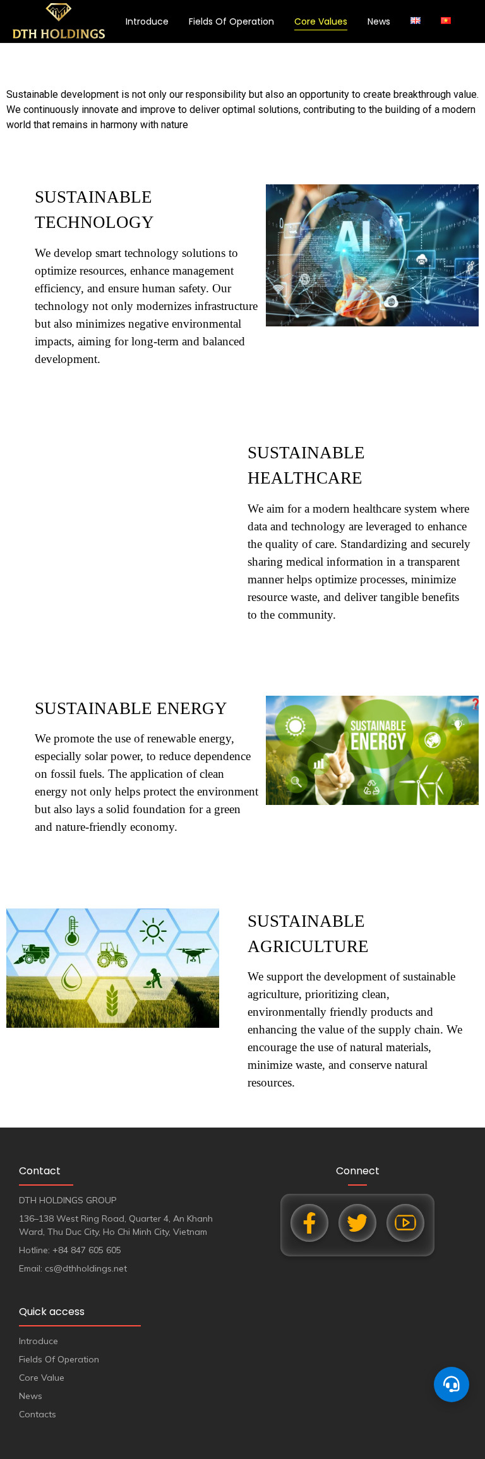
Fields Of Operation (231, 21)
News (379, 21)
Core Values (320, 21)
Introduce (147, 21)
